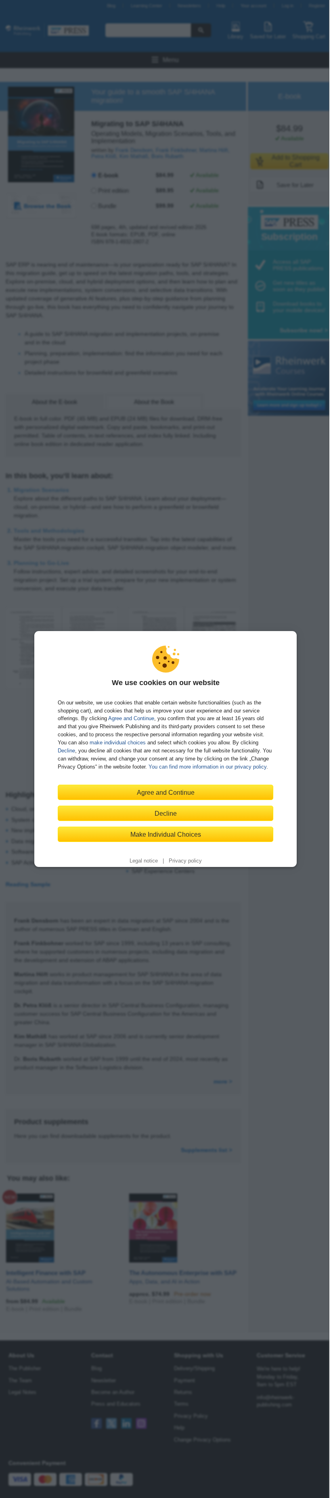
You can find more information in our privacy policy (207, 767)
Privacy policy (185, 861)
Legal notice (144, 861)
